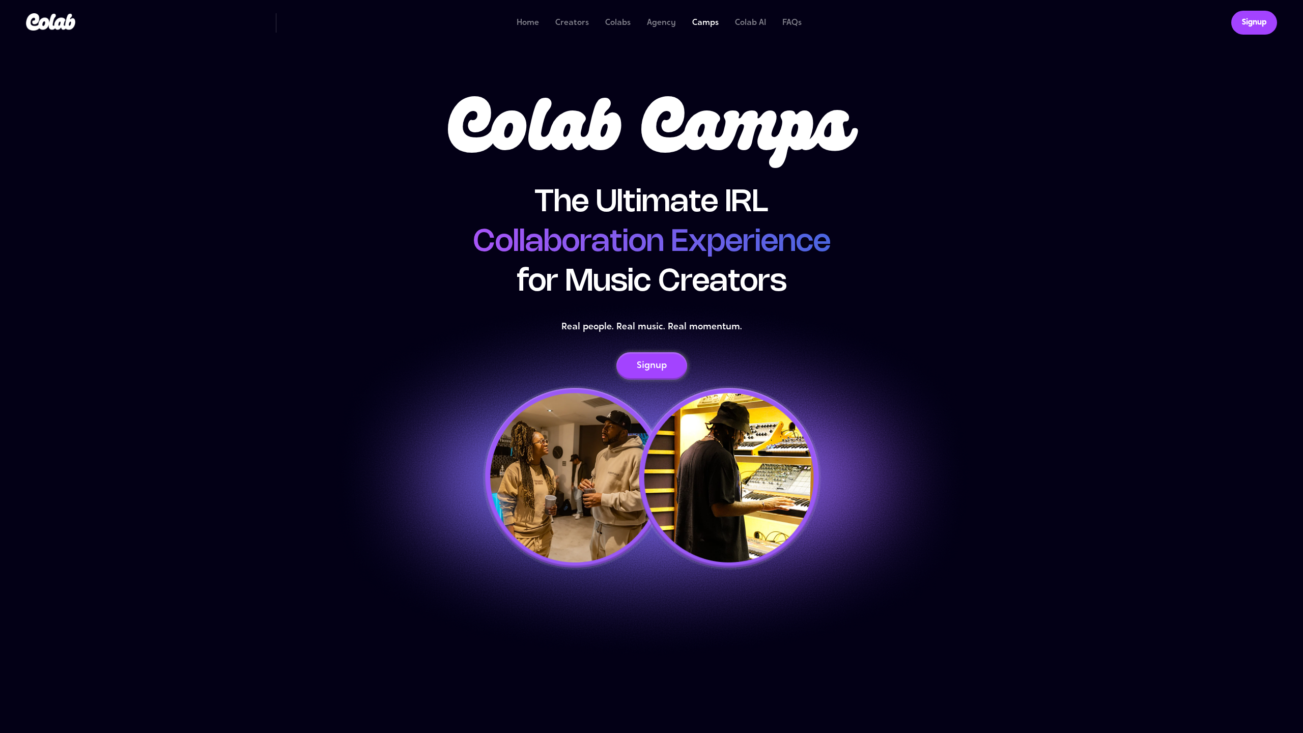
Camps (705, 23)
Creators (572, 23)
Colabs (618, 23)
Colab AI (750, 23)
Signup (1254, 22)
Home (528, 23)
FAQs (792, 23)
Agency (661, 23)
